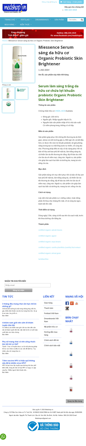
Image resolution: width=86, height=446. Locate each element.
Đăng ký (54, 2)
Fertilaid (25, 19)
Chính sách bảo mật (52, 345)
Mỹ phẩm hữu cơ (51, 327)
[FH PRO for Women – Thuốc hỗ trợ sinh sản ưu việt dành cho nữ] (71, 332)
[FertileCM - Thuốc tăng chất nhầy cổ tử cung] (71, 379)
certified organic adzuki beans (50, 230)
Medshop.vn (49, 409)
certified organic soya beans (49, 242)
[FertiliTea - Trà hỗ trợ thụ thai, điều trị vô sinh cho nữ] (71, 391)
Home (4, 41)
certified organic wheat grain (49, 253)
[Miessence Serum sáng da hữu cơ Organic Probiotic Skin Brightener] (8, 93)
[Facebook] (67, 303)
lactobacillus (43, 259)
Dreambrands (42, 19)
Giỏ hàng (72, 2)
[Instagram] (67, 309)
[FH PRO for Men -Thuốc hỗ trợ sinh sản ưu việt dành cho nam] (71, 344)
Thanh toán (48, 308)
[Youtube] (76, 303)
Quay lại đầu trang (75, 401)
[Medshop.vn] (15, 8)
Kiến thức (25, 24)
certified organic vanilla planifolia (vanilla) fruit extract (59, 247)
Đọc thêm (5, 315)
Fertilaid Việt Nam (51, 313)
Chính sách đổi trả (51, 340)
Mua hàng (9, 24)
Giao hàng (48, 303)
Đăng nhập (46, 2)
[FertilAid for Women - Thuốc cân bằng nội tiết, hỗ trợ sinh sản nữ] (71, 367)
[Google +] (72, 303)
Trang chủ (10, 19)
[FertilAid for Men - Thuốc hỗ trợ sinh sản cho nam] (71, 355)
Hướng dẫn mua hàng (50, 333)
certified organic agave (47, 236)
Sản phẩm (59, 19)
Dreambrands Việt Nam (51, 320)
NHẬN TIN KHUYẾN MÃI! (15, 281)
